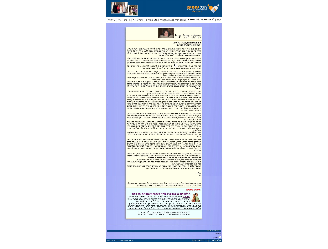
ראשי (219, 20)
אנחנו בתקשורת (166, 20)
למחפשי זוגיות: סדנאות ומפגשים (201, 19)
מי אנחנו (127, 20)
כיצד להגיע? (138, 20)
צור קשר (111, 20)
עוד (120, 20)
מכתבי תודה (180, 20)
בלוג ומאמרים (151, 20)
